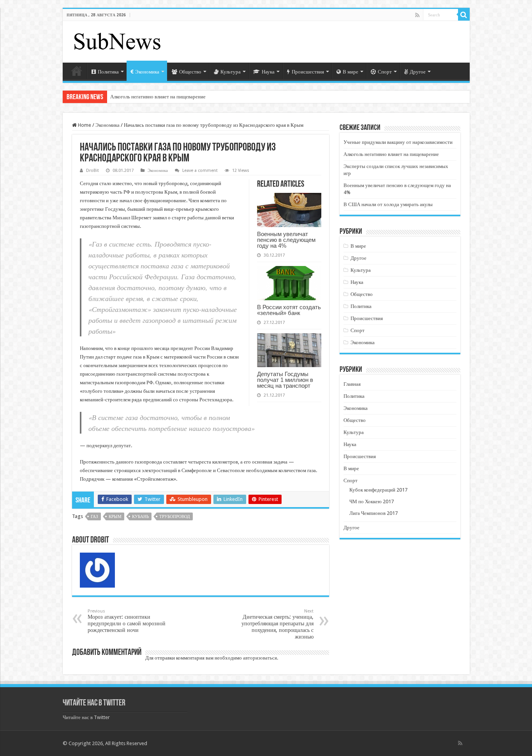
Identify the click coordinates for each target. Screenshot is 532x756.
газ (94, 516)
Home (84, 125)
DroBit (92, 170)
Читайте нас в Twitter (94, 703)
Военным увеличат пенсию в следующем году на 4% (286, 240)
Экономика (147, 72)
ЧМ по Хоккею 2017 (371, 501)
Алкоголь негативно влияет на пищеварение (158, 97)
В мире (350, 72)
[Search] (464, 15)
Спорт (385, 72)
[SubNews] (117, 40)
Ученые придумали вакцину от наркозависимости (398, 142)
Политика (108, 72)
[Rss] (417, 15)
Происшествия (308, 72)
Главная (77, 71)
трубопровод (174, 516)
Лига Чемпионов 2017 (373, 513)
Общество (190, 72)
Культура (230, 72)
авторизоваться (260, 658)
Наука (268, 72)
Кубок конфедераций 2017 (378, 490)
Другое (418, 72)
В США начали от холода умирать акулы (388, 204)
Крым (115, 516)
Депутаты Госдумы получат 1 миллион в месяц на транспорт (285, 380)
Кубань (140, 516)
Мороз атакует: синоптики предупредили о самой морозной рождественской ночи (127, 621)
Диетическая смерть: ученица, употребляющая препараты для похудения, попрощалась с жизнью (277, 624)
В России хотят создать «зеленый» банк (289, 310)
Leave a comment (200, 170)
